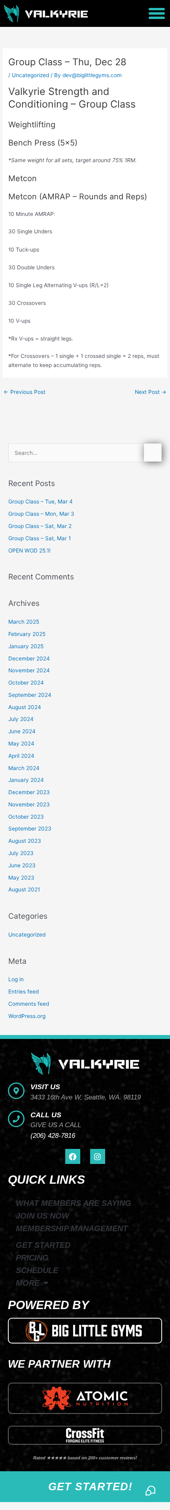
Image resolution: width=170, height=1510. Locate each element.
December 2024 (29, 658)
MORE (28, 1283)
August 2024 (24, 707)
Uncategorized (30, 75)
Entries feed (23, 991)
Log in (16, 979)
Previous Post (24, 392)
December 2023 (29, 792)
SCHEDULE (37, 1270)
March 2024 (24, 768)
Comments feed (28, 1004)
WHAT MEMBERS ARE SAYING (73, 1203)
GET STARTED (43, 1245)
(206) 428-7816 (52, 1135)
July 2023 (21, 853)
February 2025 (26, 634)
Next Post (150, 392)
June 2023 (22, 865)
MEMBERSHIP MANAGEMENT (72, 1228)
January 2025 (25, 646)
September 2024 (29, 695)
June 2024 (22, 731)
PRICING (32, 1257)
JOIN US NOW (42, 1215)
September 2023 (29, 828)
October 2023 (26, 817)
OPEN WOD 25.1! (29, 550)
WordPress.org (26, 1016)
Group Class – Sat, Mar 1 (39, 538)
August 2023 (24, 841)
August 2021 (24, 889)
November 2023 (29, 804)
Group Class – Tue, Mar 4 (40, 501)
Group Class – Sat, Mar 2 (40, 526)
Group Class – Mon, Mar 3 (41, 514)
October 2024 (26, 682)
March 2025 (23, 622)
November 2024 (29, 670)
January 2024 (26, 780)
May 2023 (21, 877)
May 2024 (21, 743)
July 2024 (21, 719)
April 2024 (21, 756)
